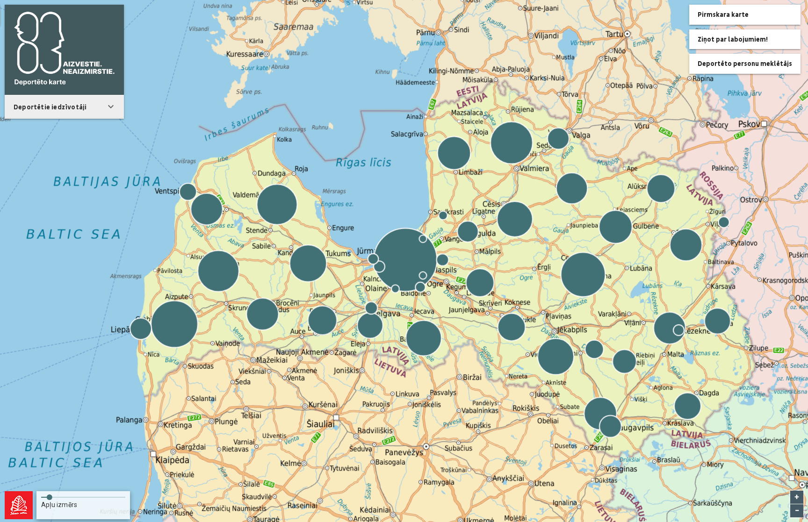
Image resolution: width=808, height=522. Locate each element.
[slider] (83, 495)
